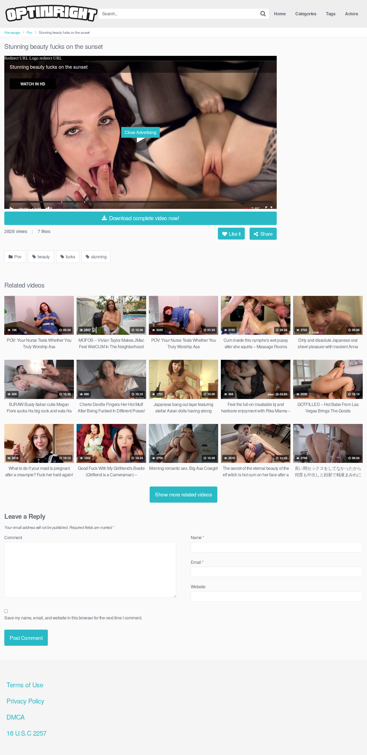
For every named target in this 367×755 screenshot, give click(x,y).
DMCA (15, 716)
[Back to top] (352, 737)
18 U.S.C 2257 (26, 733)
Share (265, 233)
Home (280, 13)
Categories (305, 13)
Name (197, 537)
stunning (98, 256)
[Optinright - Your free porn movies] (51, 13)
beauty (43, 256)
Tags (330, 13)
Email (197, 562)
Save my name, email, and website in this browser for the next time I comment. (73, 618)
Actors (351, 13)
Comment (13, 537)
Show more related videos (183, 494)
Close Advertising (140, 132)
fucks (70, 256)
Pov (29, 32)
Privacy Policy (25, 700)
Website (198, 586)
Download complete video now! (143, 218)
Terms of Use (24, 684)
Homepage (12, 32)
